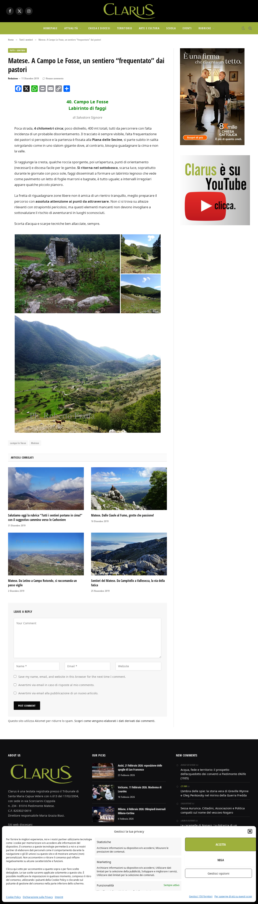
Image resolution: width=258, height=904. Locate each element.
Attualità (71, 28)
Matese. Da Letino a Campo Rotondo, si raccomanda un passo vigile (42, 583)
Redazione (13, 78)
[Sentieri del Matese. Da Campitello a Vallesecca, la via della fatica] (129, 554)
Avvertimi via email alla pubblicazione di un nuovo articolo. (58, 693)
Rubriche (205, 28)
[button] (250, 831)
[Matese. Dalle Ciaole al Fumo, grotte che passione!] (129, 488)
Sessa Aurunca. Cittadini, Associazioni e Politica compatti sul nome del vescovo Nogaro (213, 810)
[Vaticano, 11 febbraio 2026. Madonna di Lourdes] (103, 792)
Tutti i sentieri (17, 50)
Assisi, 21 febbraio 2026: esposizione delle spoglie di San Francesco (140, 767)
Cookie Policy (13, 897)
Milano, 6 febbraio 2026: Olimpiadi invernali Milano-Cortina (141, 811)
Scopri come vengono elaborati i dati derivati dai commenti (114, 721)
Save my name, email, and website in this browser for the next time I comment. (72, 677)
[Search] (250, 28)
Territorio (124, 28)
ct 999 (184, 786)
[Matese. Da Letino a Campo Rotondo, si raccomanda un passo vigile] (46, 554)
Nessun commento (54, 78)
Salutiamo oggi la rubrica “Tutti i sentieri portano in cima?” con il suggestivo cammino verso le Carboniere (45, 517)
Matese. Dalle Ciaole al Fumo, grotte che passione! (122, 515)
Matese (35, 443)
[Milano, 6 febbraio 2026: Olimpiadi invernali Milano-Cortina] (103, 814)
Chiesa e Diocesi (99, 28)
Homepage (50, 28)
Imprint (59, 897)
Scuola (171, 28)
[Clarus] (128, 11)
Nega (220, 860)
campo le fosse (18, 443)
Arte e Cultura (149, 28)
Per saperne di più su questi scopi (233, 896)
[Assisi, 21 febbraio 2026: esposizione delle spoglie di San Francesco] (103, 770)
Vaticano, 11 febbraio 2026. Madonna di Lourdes (139, 789)
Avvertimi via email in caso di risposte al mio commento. (56, 685)
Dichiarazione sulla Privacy (38, 897)
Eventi (187, 28)
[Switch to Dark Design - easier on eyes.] (243, 28)
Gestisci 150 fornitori (200, 896)
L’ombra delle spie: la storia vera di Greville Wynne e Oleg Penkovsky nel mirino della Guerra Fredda (215, 793)
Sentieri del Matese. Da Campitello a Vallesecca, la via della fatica (128, 583)
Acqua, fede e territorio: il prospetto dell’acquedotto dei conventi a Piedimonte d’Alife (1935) (213, 774)
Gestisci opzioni (218, 873)
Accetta (221, 844)
